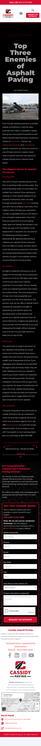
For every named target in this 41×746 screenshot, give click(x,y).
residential (6, 145)
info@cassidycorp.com (13, 728)
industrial (16, 145)
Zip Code (7, 562)
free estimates (13, 425)
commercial (29, 145)
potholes (26, 203)
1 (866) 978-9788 (11, 723)
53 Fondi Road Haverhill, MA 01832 (17, 719)
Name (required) (10, 533)
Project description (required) (16, 593)
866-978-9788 (20, 2)
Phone (6, 542)
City (5, 572)
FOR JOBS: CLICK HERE (13, 517)
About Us (11, 650)
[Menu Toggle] (21, 13)
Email (6, 552)
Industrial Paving (28, 643)
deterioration (15, 141)
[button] (20, 456)
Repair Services (20, 646)
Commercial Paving (13, 643)
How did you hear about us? (15, 584)
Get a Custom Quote (25, 650)
